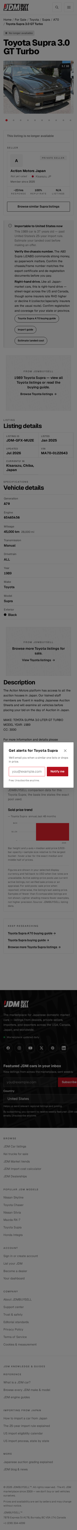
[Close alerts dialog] (65, 751)
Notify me (57, 771)
